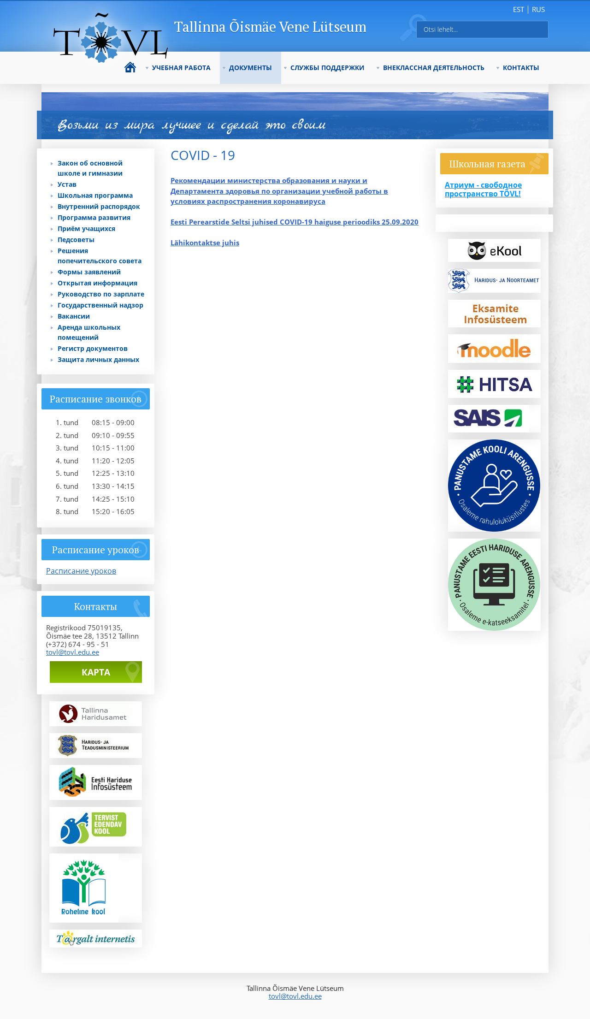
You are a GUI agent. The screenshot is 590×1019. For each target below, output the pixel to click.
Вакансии (74, 316)
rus (538, 9)
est (518, 9)
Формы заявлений (89, 271)
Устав (67, 184)
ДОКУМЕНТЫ (250, 67)
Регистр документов (93, 348)
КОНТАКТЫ (521, 67)
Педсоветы (76, 239)
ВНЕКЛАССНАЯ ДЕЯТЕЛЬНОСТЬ (433, 67)
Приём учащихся (86, 228)
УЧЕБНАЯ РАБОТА (181, 67)
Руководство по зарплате (101, 294)
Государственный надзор (100, 305)
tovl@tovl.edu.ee (72, 652)
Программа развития (94, 217)
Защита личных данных (98, 359)
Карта (96, 672)
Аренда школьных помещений (89, 332)
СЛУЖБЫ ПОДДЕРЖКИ (327, 67)
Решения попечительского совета (100, 255)
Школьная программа (95, 195)
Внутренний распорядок (99, 206)
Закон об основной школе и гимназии (90, 168)
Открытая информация (97, 282)
